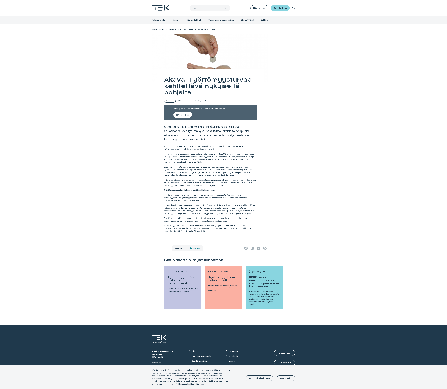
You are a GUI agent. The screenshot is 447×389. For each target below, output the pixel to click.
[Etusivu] (161, 10)
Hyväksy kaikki (285, 378)
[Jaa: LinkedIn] (252, 248)
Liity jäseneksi (259, 8)
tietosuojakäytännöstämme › (191, 384)
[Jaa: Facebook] (246, 248)
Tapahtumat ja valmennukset (221, 20)
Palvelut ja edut (159, 20)
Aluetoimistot (233, 356)
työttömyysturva (193, 248)
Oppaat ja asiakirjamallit (200, 361)
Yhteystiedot (233, 351)
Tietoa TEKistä (247, 20)
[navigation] (293, 8)
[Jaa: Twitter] (258, 248)
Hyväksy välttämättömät (259, 378)
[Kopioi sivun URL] (265, 248)
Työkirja (264, 20)
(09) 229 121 (156, 362)
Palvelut (195, 351)
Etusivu (154, 29)
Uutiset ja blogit (194, 20)
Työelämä (170, 101)
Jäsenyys (176, 20)
